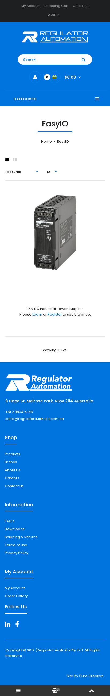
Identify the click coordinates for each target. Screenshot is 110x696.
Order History (16, 596)
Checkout (81, 5)
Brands (11, 462)
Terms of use (16, 545)
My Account (31, 5)
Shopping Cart (56, 5)
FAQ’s (9, 521)
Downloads (15, 529)
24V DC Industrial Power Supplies (55, 308)
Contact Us (14, 486)
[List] (15, 160)
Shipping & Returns (21, 537)
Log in (37, 314)
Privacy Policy (16, 552)
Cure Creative (91, 675)
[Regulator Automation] (55, 43)
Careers (12, 478)
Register (55, 314)
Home (46, 141)
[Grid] (7, 160)
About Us (12, 470)
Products (12, 454)
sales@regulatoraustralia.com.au (34, 418)
